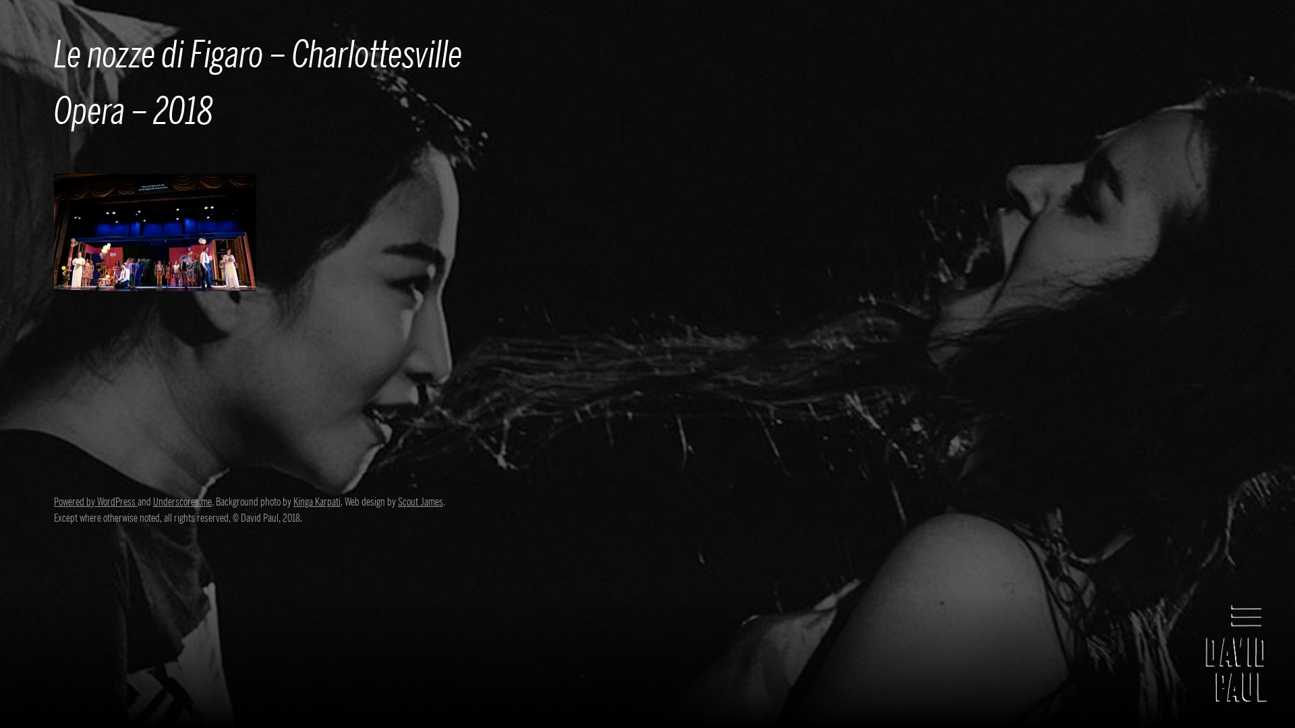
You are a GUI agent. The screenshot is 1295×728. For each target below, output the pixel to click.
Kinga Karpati (317, 502)
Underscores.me (182, 502)
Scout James (420, 502)
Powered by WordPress (96, 502)
